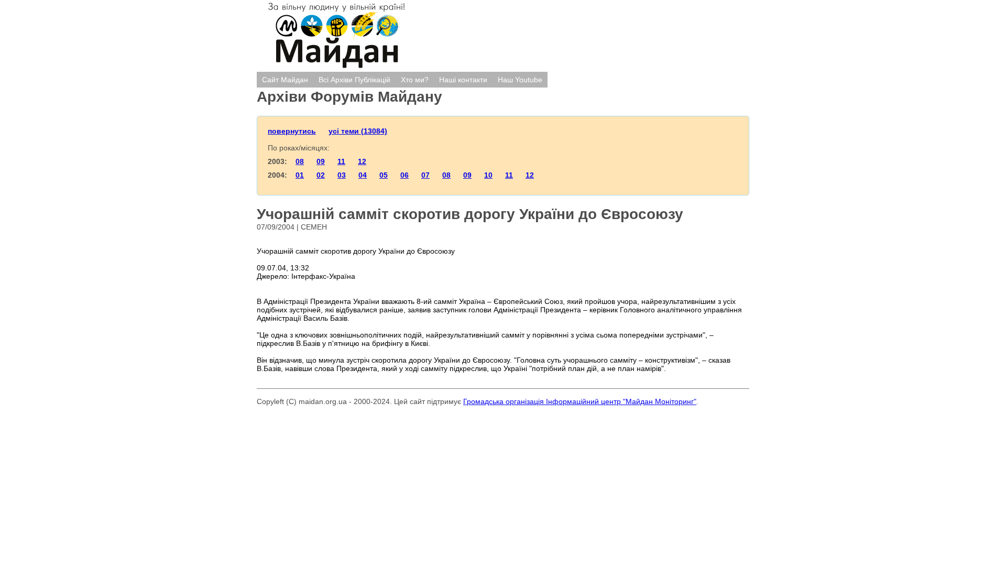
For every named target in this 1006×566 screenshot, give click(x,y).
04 (362, 175)
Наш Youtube (520, 79)
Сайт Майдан (285, 79)
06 (404, 175)
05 (383, 175)
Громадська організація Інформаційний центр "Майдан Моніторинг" (579, 401)
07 (425, 175)
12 (362, 161)
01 (300, 175)
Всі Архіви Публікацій (354, 79)
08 (300, 161)
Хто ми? (415, 79)
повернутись (292, 131)
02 (320, 175)
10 (488, 175)
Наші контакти (463, 79)
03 (341, 175)
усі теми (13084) (358, 131)
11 (341, 161)
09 (320, 161)
